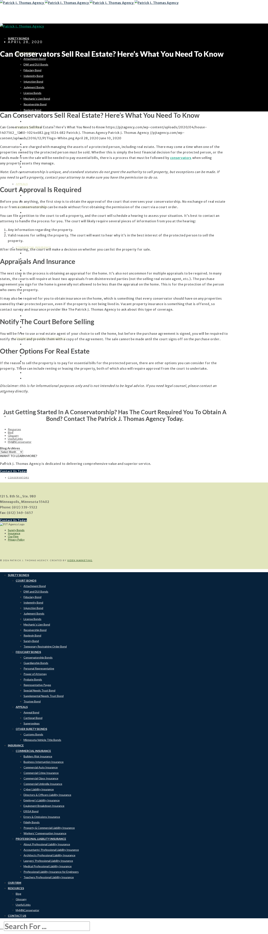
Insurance (14, 533)
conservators (18, 477)
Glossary (13, 435)
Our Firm (13, 536)
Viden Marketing (79, 560)
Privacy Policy (16, 539)
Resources (14, 429)
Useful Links (15, 438)
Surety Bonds (16, 530)
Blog (10, 432)
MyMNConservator (19, 441)
